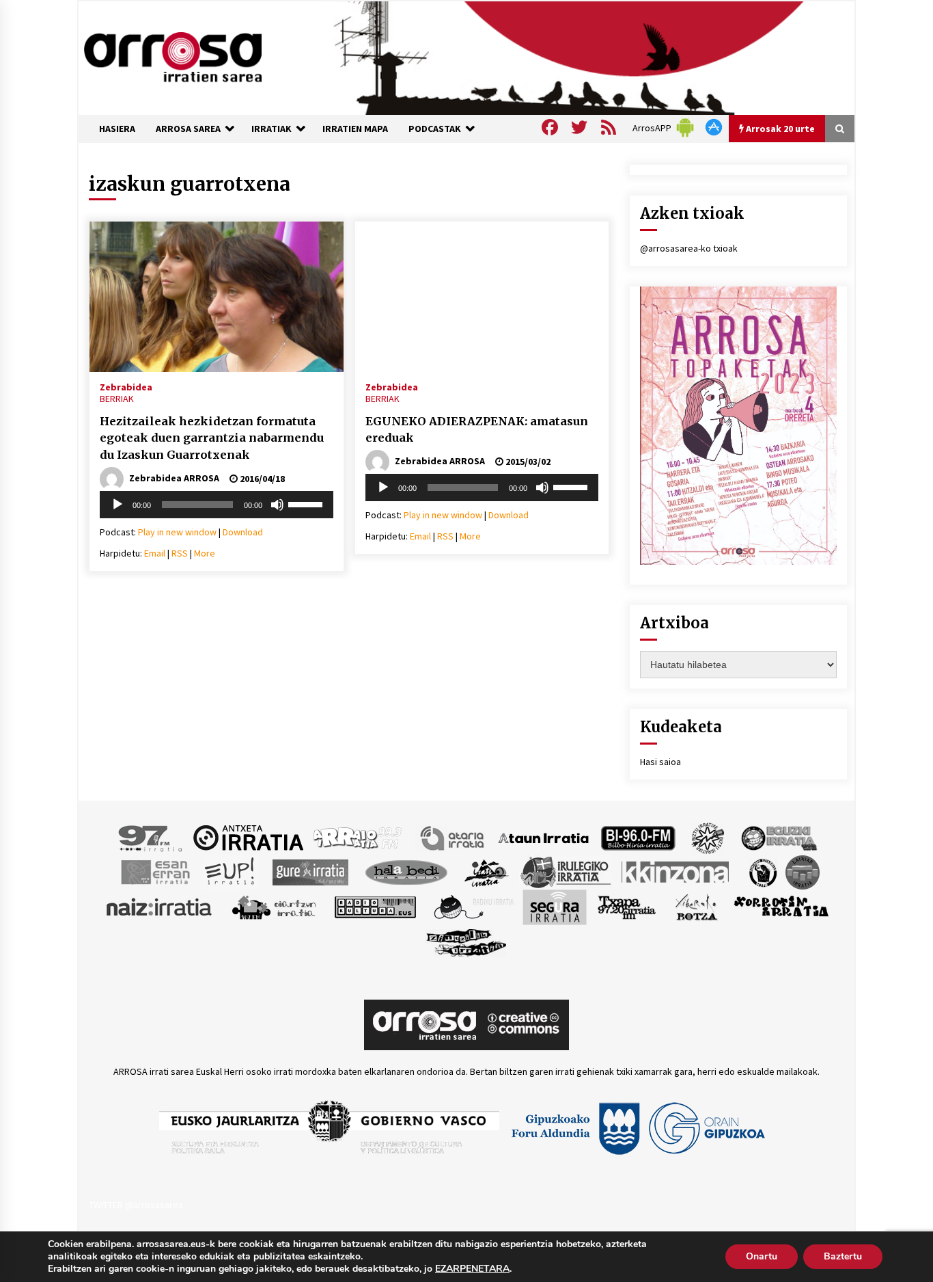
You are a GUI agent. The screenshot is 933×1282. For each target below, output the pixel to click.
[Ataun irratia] (543, 837)
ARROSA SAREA (188, 128)
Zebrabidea (126, 386)
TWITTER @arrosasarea (136, 1205)
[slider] (307, 503)
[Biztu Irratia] (708, 837)
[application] (216, 504)
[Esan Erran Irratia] (154, 871)
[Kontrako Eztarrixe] (761, 871)
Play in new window (177, 532)
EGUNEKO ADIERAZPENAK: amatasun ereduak (476, 429)
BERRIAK (117, 398)
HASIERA (117, 128)
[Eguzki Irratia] (778, 837)
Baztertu (843, 1256)
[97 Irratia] (151, 837)
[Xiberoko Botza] (696, 906)
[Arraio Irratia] (357, 837)
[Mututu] (277, 504)
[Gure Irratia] (310, 871)
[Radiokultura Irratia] (374, 906)
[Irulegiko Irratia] (565, 871)
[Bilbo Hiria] (638, 837)
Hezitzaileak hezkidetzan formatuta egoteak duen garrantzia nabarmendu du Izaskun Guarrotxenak (212, 438)
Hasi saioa (660, 762)
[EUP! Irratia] (230, 871)
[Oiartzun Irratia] (274, 906)
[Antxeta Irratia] (248, 837)
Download (243, 532)
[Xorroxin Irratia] (781, 906)
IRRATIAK (271, 128)
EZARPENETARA (472, 1269)
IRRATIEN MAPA (355, 128)
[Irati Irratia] (487, 871)
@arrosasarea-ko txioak (689, 248)
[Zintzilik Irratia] (467, 941)
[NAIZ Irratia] (160, 906)
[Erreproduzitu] (117, 504)
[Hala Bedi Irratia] (406, 871)
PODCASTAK (434, 128)
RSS (179, 553)
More (204, 553)
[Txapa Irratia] (627, 906)
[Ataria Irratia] (453, 837)
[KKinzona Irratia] (676, 871)
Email (154, 553)
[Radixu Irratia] (473, 906)
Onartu (761, 1256)
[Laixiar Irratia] (802, 871)
